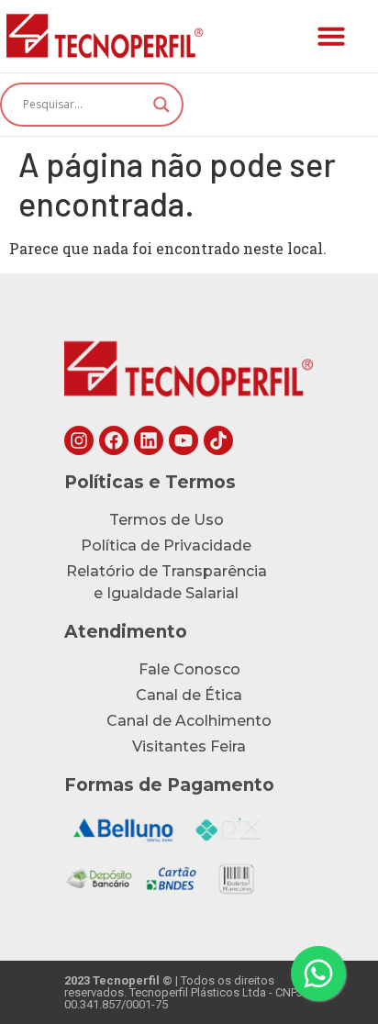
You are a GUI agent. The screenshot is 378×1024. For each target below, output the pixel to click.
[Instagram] (79, 440)
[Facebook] (113, 440)
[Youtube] (183, 440)
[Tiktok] (218, 440)
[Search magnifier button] (161, 104)
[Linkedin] (148, 440)
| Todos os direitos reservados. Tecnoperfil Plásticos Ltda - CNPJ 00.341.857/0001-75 (183, 992)
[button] (331, 36)
